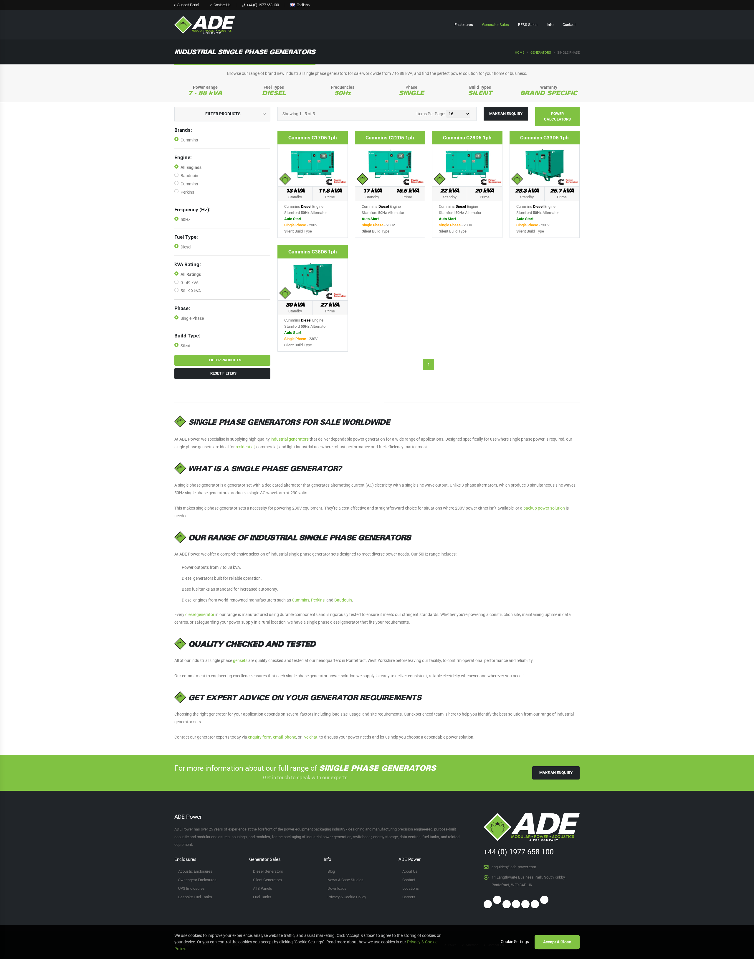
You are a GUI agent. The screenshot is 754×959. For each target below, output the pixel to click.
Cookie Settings (515, 941)
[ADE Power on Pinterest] (516, 904)
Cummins (189, 140)
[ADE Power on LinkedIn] (566, 6)
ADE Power (410, 859)
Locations (410, 888)
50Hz (185, 219)
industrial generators (290, 439)
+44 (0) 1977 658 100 (262, 5)
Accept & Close (557, 942)
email (278, 737)
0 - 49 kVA (190, 282)
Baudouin (189, 175)
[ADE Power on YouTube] (525, 904)
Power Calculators (557, 116)
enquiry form (259, 737)
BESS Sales (528, 24)
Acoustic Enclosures (195, 871)
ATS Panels (262, 888)
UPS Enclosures (191, 888)
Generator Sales (495, 24)
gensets (240, 660)
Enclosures (463, 24)
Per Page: (430, 113)
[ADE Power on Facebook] (537, 6)
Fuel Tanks (262, 897)
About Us (409, 871)
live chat (310, 737)
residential (245, 446)
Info (550, 24)
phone (290, 737)
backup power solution (544, 508)
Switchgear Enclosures (197, 880)
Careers (408, 897)
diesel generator (199, 614)
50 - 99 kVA (191, 291)
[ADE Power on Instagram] (556, 6)
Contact (569, 24)
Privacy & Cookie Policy (347, 897)
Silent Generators (267, 880)
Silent (186, 345)
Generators (540, 53)
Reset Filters (222, 373)
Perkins (187, 192)
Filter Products (224, 360)
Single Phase (192, 318)
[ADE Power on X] (497, 900)
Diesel (186, 247)
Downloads (337, 888)
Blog (331, 871)
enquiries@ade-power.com (514, 867)
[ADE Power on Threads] (544, 900)
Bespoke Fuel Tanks (195, 897)
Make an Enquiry (505, 113)
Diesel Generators (268, 871)
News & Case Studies (345, 880)
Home (519, 53)
